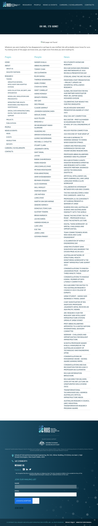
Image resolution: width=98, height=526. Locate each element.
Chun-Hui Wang (40, 87)
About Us (9, 68)
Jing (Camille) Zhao (42, 166)
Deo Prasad (39, 104)
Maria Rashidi (40, 163)
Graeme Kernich (41, 205)
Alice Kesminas (40, 184)
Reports (9, 144)
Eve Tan (37, 229)
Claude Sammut (41, 108)
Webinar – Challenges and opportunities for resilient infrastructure (76, 337)
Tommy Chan (39, 69)
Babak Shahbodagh (42, 159)
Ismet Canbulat (41, 90)
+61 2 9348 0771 (21, 461)
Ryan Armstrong (41, 173)
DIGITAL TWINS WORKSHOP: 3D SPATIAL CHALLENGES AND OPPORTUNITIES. (75, 226)
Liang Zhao (39, 198)
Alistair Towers (41, 212)
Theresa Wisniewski (42, 80)
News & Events (50, 5)
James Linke (39, 233)
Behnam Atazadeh (42, 180)
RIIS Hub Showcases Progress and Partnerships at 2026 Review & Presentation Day (76, 70)
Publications (11, 123)
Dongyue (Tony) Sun (42, 208)
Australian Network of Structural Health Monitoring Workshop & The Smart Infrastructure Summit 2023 (77, 260)
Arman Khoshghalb (42, 135)
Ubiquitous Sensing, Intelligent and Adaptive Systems (17, 84)
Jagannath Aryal (41, 149)
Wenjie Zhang (40, 115)
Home (7, 62)
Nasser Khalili (40, 62)
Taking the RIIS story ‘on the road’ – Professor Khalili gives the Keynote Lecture (76, 218)
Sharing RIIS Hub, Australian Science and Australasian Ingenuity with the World (76, 209)
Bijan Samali (39, 76)
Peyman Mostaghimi (42, 170)
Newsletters (11, 140)
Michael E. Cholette (43, 142)
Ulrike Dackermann (42, 138)
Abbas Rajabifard (41, 65)
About (17, 5)
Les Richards (39, 219)
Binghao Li (38, 122)
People (37, 5)
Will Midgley (39, 187)
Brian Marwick (40, 215)
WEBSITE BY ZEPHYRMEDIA (83, 522)
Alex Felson (39, 118)
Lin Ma (37, 156)
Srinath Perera (40, 97)
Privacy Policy (70, 522)
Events (9, 137)
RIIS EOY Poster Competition (76, 130)
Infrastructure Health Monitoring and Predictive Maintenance (18, 104)
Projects (9, 119)
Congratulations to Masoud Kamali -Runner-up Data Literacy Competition (76, 279)
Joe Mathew (39, 194)
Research (27, 5)
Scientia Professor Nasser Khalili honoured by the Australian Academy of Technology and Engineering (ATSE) (76, 348)
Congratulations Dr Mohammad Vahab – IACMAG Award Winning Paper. (75, 358)
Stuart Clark (40, 145)
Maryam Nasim (40, 191)
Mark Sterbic (40, 83)
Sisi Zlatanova (40, 72)
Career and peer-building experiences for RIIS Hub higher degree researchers (76, 148)
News (8, 133)
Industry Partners (13, 72)
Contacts (89, 5)
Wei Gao (37, 101)
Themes (9, 79)
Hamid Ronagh (40, 94)
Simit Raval (39, 152)
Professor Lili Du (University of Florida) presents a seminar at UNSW (76, 201)
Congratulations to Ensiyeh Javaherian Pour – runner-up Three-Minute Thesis (76, 270)
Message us (19, 465)
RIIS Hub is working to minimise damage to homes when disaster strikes (75, 140)
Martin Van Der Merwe (44, 201)
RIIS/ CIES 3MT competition (75, 116)
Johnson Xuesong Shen (44, 111)
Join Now (19, 507)
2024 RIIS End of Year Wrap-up (76, 134)
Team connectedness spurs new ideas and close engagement (75, 234)
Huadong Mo (39, 131)
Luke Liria (38, 226)
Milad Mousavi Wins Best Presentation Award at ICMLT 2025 (76, 110)
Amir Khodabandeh (42, 177)
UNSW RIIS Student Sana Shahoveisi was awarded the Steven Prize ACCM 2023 (76, 249)
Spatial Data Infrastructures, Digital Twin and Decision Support (19, 113)
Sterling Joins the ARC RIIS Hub (77, 76)
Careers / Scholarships (71, 5)
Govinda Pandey (41, 236)
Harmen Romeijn (41, 222)
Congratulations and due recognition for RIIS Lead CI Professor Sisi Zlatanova (76, 367)
